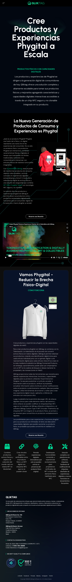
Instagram (45, 575)
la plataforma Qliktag (14, 169)
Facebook (26, 575)
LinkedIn (20, 575)
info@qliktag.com (22, 548)
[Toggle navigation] (3, 3)
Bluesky (39, 575)
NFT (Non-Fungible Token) (12, 185)
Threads (32, 575)
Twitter (51, 575)
